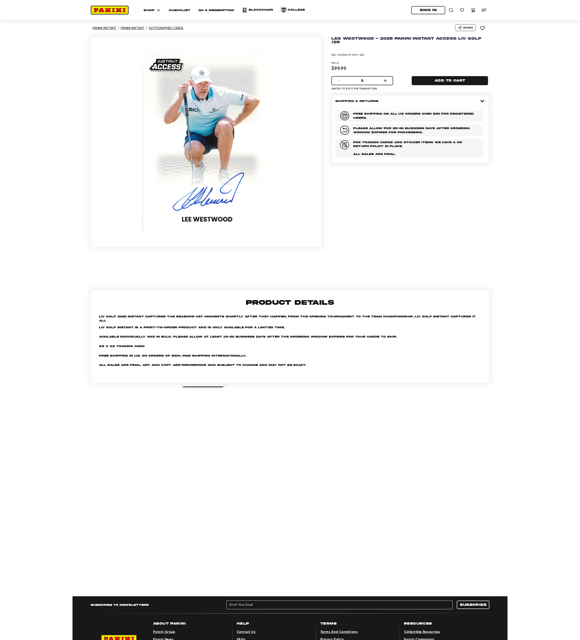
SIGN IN (428, 10)
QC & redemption (216, 10)
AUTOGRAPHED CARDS (166, 28)
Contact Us (246, 632)
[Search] (451, 10)
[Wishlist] (462, 10)
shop (149, 10)
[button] (110, 10)
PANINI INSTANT (104, 28)
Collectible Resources (422, 632)
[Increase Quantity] (385, 81)
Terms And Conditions (339, 632)
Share (468, 27)
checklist (179, 10)
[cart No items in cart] (473, 10)
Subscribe (473, 605)
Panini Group (164, 632)
